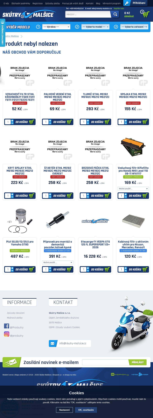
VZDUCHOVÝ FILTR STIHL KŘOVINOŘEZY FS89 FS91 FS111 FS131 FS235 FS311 (20, 97)
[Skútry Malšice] (30, 14)
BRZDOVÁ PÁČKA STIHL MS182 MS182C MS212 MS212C (95, 170)
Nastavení (64, 410)
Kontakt (90, 3)
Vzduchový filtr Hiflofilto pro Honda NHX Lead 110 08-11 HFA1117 (133, 170)
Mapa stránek (20, 375)
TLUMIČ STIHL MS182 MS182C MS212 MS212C (95, 95)
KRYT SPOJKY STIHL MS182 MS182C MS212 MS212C (20, 170)
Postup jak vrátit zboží (72, 3)
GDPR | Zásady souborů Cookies (64, 327)
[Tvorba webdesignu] (140, 375)
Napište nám (119, 8)
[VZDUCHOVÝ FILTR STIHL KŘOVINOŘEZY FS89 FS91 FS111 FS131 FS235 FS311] (20, 88)
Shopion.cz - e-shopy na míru (64, 375)
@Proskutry (16, 327)
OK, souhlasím (86, 410)
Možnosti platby (15, 317)
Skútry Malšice (45, 375)
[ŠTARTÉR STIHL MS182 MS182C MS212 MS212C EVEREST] (58, 161)
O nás (6, 3)
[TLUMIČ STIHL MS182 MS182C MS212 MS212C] (95, 88)
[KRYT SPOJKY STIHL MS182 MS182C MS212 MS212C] (20, 161)
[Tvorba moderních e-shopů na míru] (119, 375)
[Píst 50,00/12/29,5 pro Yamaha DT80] (20, 235)
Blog (98, 3)
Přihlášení (139, 3)
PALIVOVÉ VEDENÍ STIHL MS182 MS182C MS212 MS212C (57, 97)
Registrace (38, 3)
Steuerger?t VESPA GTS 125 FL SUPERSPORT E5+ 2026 (95, 244)
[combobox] (56, 27)
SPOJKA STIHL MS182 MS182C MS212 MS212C (133, 95)
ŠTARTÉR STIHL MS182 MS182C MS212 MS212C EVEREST (58, 170)
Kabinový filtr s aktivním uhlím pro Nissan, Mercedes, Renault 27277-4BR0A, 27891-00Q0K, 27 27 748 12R (133, 244)
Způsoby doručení (15, 313)
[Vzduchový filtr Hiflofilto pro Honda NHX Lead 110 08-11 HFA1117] (133, 161)
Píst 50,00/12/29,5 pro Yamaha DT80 (19, 243)
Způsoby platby (52, 3)
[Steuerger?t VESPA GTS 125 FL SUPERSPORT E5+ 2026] (95, 235)
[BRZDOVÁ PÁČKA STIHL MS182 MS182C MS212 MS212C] (95, 161)
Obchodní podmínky (21, 3)
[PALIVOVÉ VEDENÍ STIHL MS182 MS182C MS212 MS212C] (58, 88)
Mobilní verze (8, 375)
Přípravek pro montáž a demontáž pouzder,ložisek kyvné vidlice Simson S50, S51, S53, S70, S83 (57, 244)
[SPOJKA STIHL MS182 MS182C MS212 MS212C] (133, 88)
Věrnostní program (112, 3)
